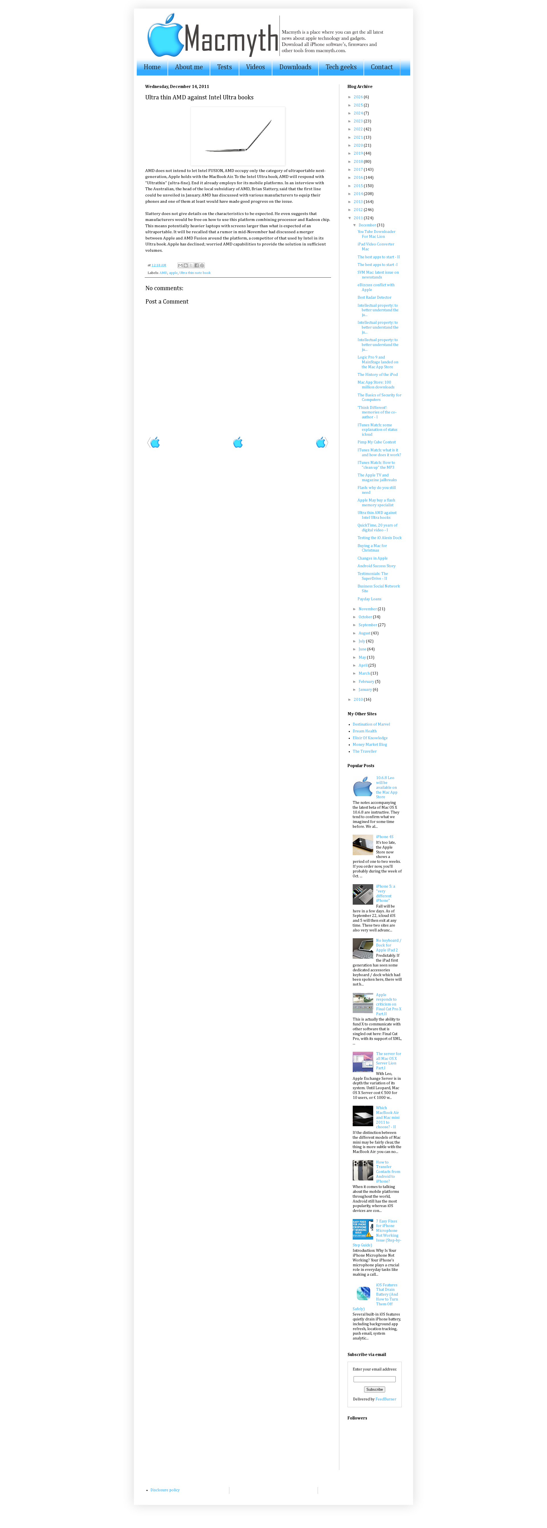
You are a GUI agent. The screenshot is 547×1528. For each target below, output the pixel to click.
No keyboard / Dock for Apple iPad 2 (388, 945)
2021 (359, 138)
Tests (224, 67)
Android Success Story (377, 566)
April (363, 665)
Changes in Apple (373, 558)
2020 (359, 146)
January (366, 690)
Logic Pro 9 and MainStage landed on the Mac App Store (378, 362)
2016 (359, 178)
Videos (255, 67)
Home (152, 67)
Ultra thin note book (195, 273)
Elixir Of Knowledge (370, 738)
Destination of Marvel (371, 724)
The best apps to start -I (378, 265)
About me (189, 67)
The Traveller (365, 751)
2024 (359, 113)
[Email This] (180, 265)
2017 (359, 170)
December (368, 225)
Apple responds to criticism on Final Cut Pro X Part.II (388, 1004)
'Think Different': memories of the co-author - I (377, 412)
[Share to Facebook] (196, 265)
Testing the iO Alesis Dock (380, 538)
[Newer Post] (153, 447)
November (368, 609)
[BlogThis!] (186, 265)
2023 (359, 121)
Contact (382, 67)
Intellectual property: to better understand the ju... (378, 310)
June (363, 649)
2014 (359, 194)
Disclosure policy (165, 1490)
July (362, 641)
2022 (359, 129)
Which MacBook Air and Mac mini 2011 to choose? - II (387, 1117)
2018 (359, 162)
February (367, 682)
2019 (359, 153)
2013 (359, 202)
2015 (359, 186)
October (366, 617)
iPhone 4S (384, 837)
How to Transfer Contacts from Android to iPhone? (388, 1171)
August (365, 633)
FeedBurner (385, 1399)
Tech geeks (341, 67)
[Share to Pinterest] (202, 265)
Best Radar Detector (374, 298)
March (365, 673)
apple (173, 273)
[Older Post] (321, 447)
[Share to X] (191, 265)
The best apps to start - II (379, 257)
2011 (359, 218)
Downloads (295, 67)
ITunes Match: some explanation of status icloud (377, 430)
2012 (359, 210)
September (368, 625)
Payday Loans (369, 599)
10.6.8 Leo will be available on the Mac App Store (386, 787)
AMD (163, 273)
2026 (359, 97)
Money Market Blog (370, 745)
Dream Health (365, 731)
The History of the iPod (378, 375)
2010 (359, 700)
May (363, 657)
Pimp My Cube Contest (377, 442)
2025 (359, 105)
